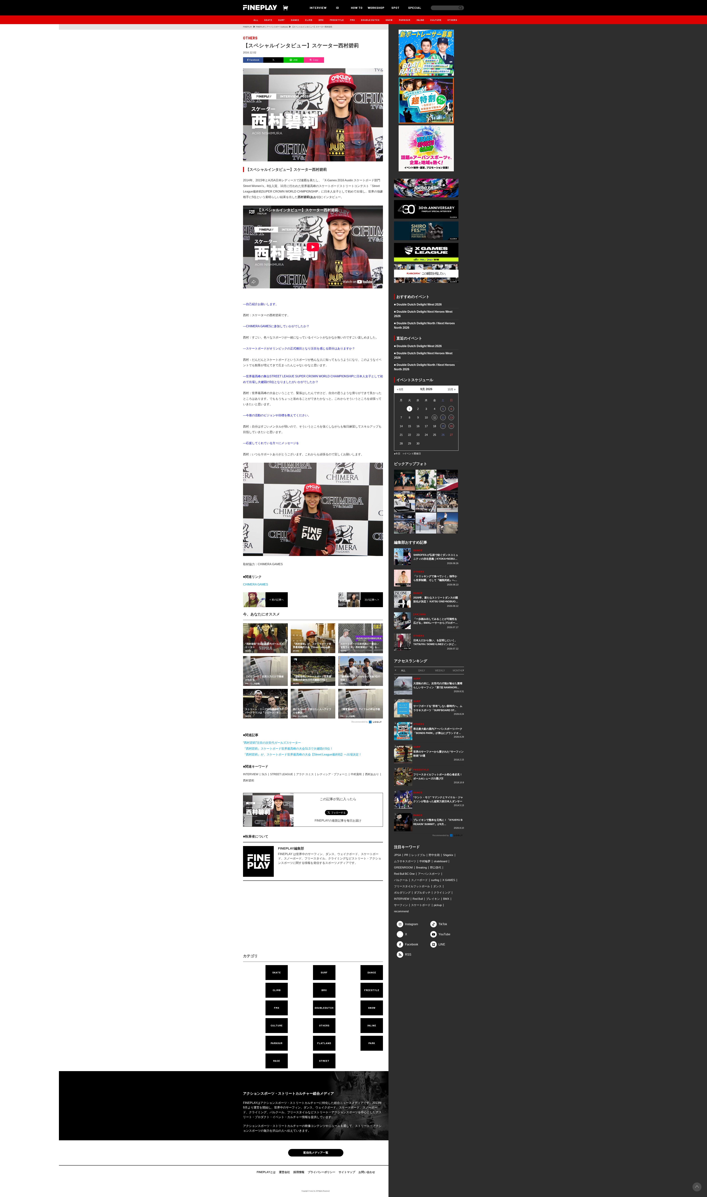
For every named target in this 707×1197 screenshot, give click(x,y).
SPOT (395, 7)
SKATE (268, 20)
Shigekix (448, 855)
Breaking (421, 867)
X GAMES (448, 880)
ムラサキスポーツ (405, 861)
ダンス (437, 886)
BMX (321, 20)
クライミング (442, 892)
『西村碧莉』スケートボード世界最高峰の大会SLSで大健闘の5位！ (288, 748)
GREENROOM (403, 867)
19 (443, 426)
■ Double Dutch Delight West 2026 (418, 304)
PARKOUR (404, 20)
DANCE (295, 20)
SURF (281, 20)
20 (451, 426)
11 (434, 417)
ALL (256, 20)
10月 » (451, 389)
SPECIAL (414, 7)
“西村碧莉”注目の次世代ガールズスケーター (272, 742)
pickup (438, 905)
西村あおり (372, 774)
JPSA (397, 855)
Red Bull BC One (404, 873)
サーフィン (401, 905)
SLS (264, 774)
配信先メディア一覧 (315, 1153)
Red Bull (418, 898)
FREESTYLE (337, 20)
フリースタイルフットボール (412, 886)
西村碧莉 (248, 780)
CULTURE (435, 20)
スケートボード (420, 905)
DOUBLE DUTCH (370, 20)
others (250, 38)
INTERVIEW (318, 7)
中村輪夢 (424, 861)
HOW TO (357, 7)
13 (451, 417)
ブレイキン (433, 898)
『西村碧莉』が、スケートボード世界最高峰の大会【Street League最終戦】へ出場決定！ (302, 754)
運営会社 (284, 1172)
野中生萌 (434, 855)
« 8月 (400, 389)
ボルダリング (402, 892)
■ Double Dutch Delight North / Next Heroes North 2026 (424, 325)
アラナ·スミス (305, 774)
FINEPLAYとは (266, 1172)
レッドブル (418, 855)
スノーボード (419, 880)
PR (406, 855)
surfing (435, 880)
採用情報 (298, 1172)
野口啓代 (435, 867)
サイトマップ (347, 1172)
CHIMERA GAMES (255, 584)
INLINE (420, 20)
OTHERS (452, 20)
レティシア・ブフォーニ (332, 774)
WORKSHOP (376, 7)
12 (443, 417)
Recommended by (359, 722)
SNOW (389, 20)
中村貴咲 (356, 774)
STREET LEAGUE (281, 774)
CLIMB (308, 20)
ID (337, 7)
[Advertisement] (280, 920)
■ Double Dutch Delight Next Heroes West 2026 (423, 314)
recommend (401, 911)
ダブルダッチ (422, 892)
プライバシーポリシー (321, 1172)
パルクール (401, 880)
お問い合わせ (366, 1172)
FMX (352, 20)
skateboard (440, 861)
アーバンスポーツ (429, 873)
